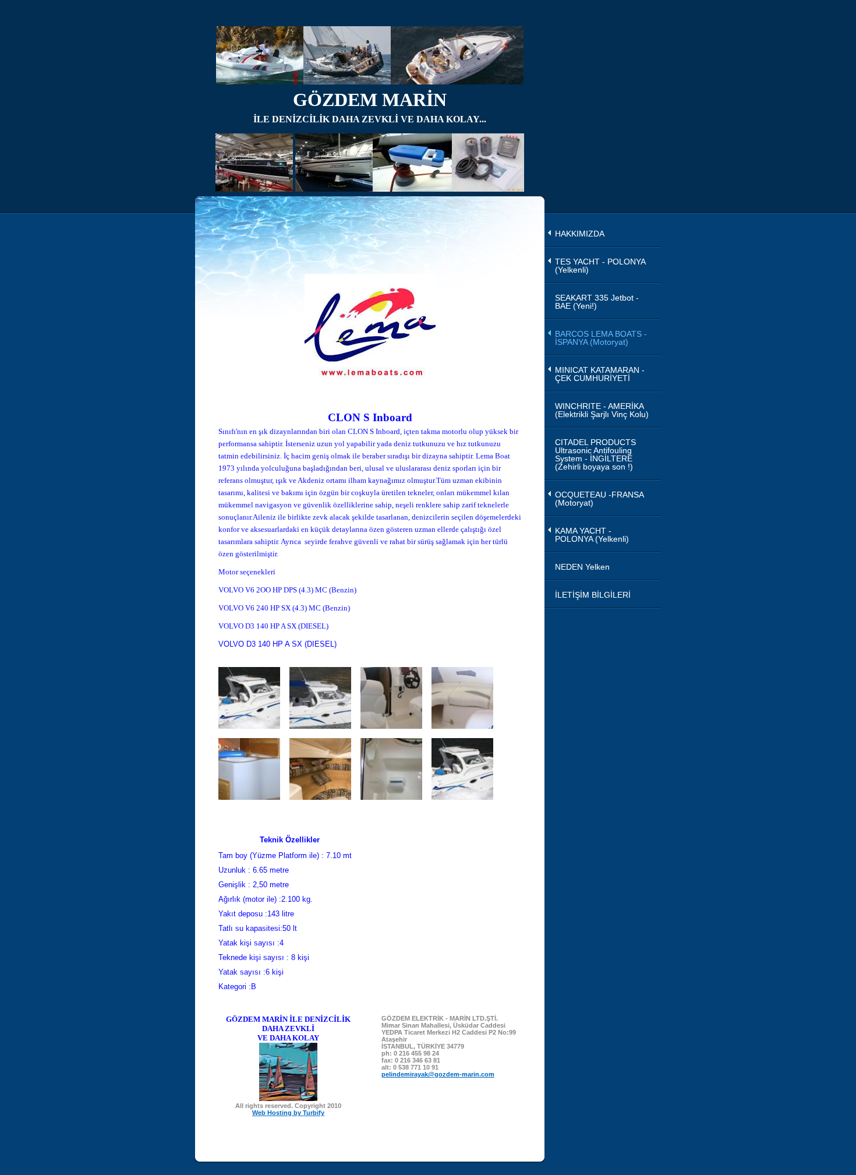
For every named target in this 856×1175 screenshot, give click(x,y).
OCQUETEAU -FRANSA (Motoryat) (599, 498)
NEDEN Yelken (582, 566)
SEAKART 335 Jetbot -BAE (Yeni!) (597, 301)
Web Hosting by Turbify (288, 1112)
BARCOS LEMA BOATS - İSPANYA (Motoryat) (601, 338)
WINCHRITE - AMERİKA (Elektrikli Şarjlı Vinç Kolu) (602, 410)
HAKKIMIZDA (579, 233)
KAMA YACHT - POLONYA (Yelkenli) (592, 535)
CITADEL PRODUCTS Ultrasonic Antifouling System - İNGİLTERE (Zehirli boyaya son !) (595, 454)
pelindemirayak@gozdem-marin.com (437, 1074)
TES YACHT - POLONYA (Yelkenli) (600, 265)
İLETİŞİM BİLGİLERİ (593, 594)
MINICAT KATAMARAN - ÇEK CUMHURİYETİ (600, 374)
